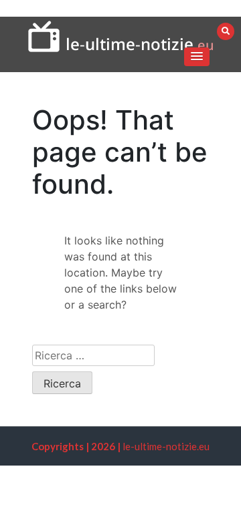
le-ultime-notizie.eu (166, 446)
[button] (197, 56)
